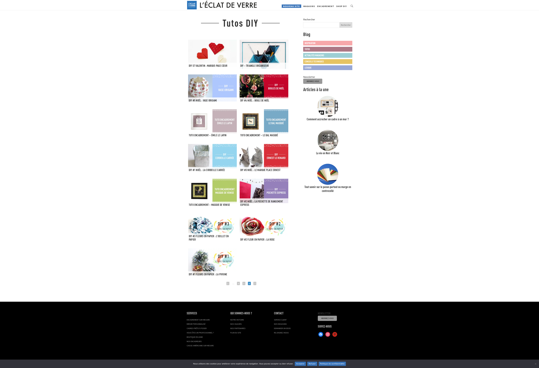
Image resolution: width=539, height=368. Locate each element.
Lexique (308, 67)
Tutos (307, 49)
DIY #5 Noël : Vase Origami (203, 100)
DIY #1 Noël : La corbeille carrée (207, 170)
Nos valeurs (236, 324)
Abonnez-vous (327, 318)
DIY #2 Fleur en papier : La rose (257, 239)
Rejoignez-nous (281, 332)
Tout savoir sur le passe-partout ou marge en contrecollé (327, 188)
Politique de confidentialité (332, 364)
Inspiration (310, 43)
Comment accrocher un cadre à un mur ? (328, 119)
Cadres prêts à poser (197, 328)
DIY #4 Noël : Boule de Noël (254, 100)
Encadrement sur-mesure (198, 320)
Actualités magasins (314, 55)
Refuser (312, 364)
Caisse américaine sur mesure (200, 345)
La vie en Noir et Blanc (327, 153)
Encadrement (325, 6)
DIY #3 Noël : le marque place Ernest (260, 170)
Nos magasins (280, 324)
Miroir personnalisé (196, 324)
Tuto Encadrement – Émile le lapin (208, 135)
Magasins (309, 6)
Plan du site (235, 332)
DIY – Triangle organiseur (254, 65)
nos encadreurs (194, 341)
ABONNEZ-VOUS (313, 81)
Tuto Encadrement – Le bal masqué (259, 135)
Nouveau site (291, 6)
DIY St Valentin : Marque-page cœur (208, 65)
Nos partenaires (237, 328)
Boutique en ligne (195, 337)
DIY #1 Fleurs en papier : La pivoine (208, 274)
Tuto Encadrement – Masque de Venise (209, 204)
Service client (280, 320)
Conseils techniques (314, 61)
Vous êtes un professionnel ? (200, 332)
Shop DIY (341, 6)
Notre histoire (237, 320)
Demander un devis (282, 328)
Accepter (300, 364)
